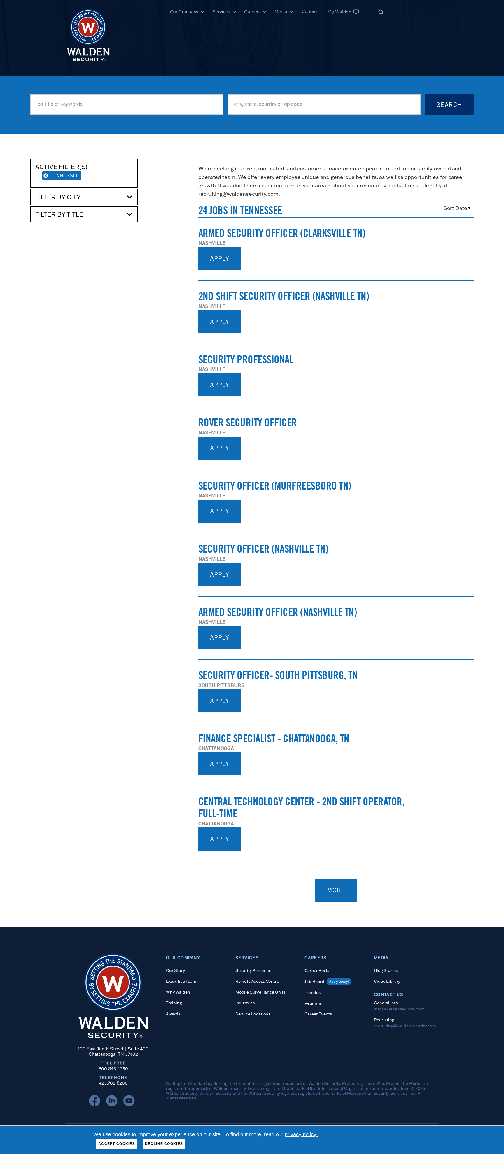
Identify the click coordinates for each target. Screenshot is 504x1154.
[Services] (234, 12)
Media (280, 11)
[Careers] (264, 12)
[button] (84, 197)
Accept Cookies (116, 1144)
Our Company (184, 11)
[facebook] (96, 1102)
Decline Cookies (164, 1144)
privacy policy (301, 1134)
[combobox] (126, 104)
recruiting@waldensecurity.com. (239, 194)
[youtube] (130, 1102)
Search (449, 104)
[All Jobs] (381, 11)
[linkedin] (113, 1102)
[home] (88, 11)
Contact (310, 11)
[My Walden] (356, 12)
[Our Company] (202, 12)
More (336, 890)
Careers (252, 11)
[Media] (291, 12)
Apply (219, 258)
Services (221, 11)
